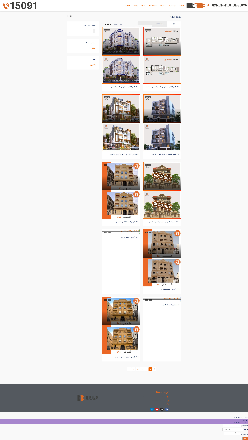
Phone (245, 429)
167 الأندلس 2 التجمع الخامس (170, 289)
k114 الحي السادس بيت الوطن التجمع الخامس (164, 222)
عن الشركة (172, 5)
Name (245, 425)
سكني (93, 48)
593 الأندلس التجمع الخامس (129, 237)
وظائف (136, 5)
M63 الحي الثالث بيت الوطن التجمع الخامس (124, 154)
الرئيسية (181, 5)
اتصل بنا (127, 5)
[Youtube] (157, 409)
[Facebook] (167, 409)
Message (244, 434)
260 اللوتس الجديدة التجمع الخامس (127, 222)
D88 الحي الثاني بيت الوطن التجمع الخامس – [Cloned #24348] (159, 87)
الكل (174, 24)
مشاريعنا (162, 5)
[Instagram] (162, 409)
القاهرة (92, 65)
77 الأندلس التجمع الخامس (170, 305)
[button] (124, 418)
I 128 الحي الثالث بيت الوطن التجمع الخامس (165, 154)
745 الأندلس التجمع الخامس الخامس (126, 357)
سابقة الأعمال (153, 5)
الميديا (143, 5)
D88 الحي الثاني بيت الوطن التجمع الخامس (124, 87)
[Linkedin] (152, 409)
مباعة (109, 232)
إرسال (245, 438)
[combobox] (107, 26)
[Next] (129, 369)
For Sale (159, 24)
